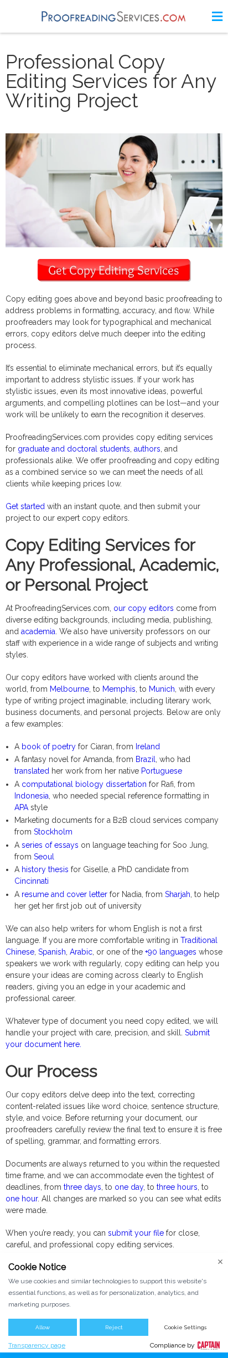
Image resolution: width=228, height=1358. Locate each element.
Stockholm (53, 831)
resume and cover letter (64, 894)
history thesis (45, 869)
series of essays (50, 845)
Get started (25, 506)
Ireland (148, 746)
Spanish (52, 951)
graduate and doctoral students (74, 448)
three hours (177, 1187)
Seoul (44, 856)
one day (129, 1187)
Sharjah (177, 894)
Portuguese (161, 770)
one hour (22, 1198)
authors (147, 448)
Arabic (81, 951)
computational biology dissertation (84, 784)
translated (31, 770)
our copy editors (143, 608)
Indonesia (31, 795)
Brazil (146, 759)
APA (21, 807)
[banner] (114, 16)
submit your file (136, 1233)
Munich (162, 689)
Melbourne (69, 689)
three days (82, 1187)
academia (38, 631)
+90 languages (170, 951)
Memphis (119, 689)
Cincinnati (31, 881)
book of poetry (49, 746)
